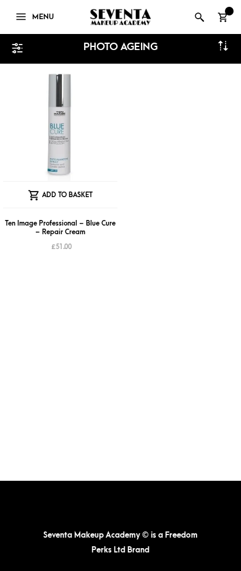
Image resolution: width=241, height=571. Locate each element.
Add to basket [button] (67, 195)
